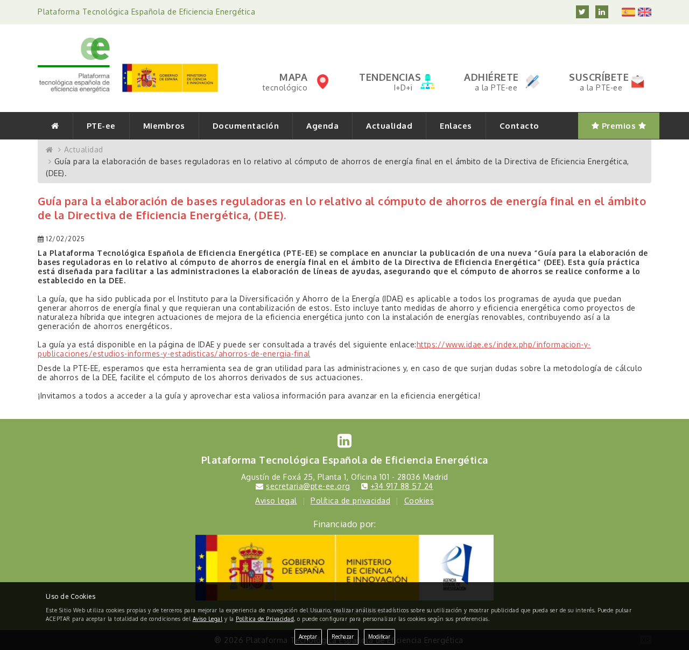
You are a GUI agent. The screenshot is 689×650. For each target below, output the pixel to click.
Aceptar (308, 636)
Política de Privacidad (265, 619)
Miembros (164, 126)
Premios (618, 126)
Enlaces (456, 126)
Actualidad (389, 126)
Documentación (246, 126)
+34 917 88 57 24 (401, 486)
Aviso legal (276, 500)
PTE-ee (101, 126)
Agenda (322, 126)
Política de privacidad (350, 500)
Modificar (379, 636)
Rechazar (343, 636)
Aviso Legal (208, 619)
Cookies (419, 500)
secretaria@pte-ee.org (308, 486)
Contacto (519, 126)
